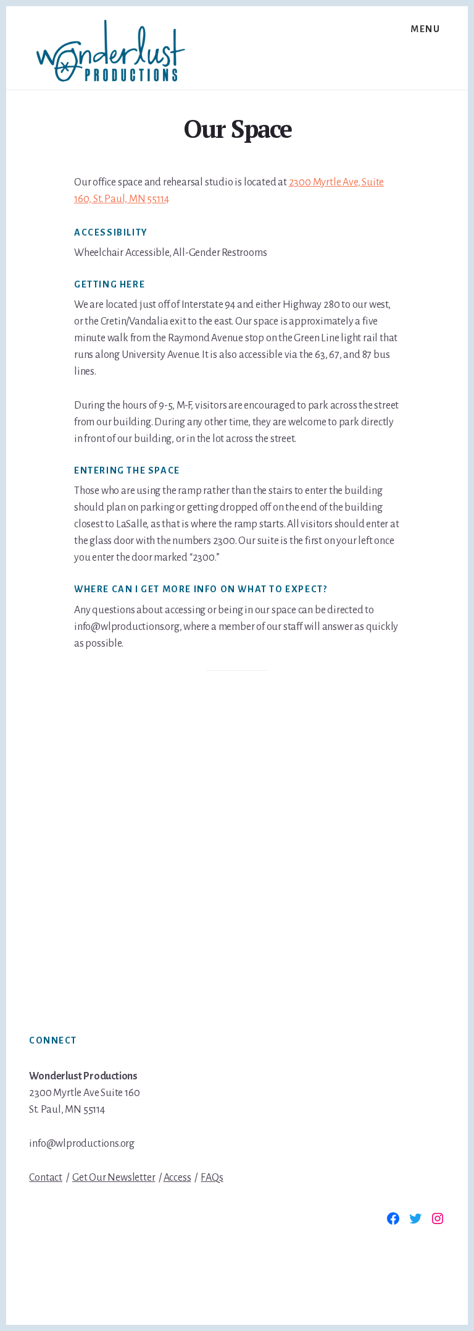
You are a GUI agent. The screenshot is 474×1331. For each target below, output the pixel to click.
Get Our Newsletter (113, 1177)
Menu (425, 29)
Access (177, 1177)
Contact (45, 1177)
